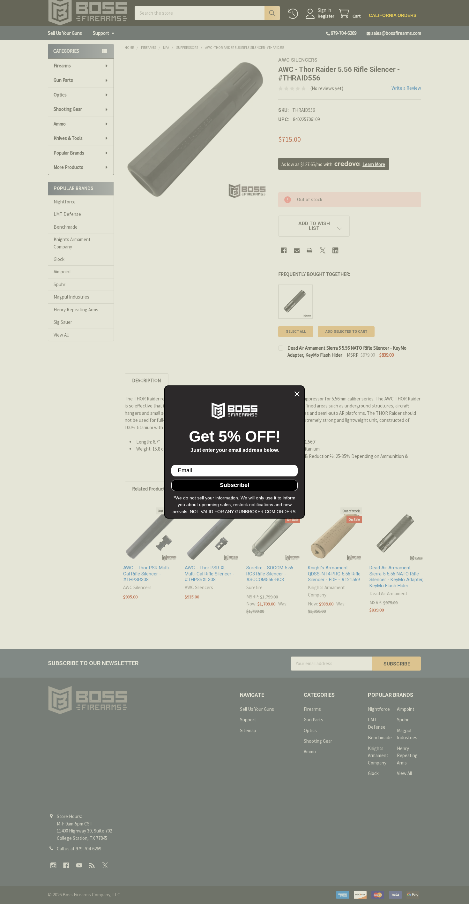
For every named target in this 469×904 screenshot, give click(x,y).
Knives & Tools (68, 138)
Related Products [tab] (149, 489)
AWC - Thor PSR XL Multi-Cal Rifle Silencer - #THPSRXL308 (209, 574)
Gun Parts (63, 80)
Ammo (60, 124)
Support (101, 33)
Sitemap (248, 730)
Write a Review (406, 88)
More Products (68, 167)
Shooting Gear (68, 109)
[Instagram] (53, 865)
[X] (322, 250)
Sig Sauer (63, 322)
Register (326, 16)
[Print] (309, 250)
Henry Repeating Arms (76, 310)
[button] (314, 226)
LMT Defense (67, 214)
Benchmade (66, 227)
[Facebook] (283, 250)
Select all (296, 332)
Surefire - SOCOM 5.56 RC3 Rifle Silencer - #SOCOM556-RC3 (269, 574)
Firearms (62, 66)
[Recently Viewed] (294, 14)
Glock (59, 259)
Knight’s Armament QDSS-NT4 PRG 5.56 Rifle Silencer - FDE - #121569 (334, 574)
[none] (196, 128)
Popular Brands (69, 153)
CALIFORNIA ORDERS (392, 15)
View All (61, 335)
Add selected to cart (346, 332)
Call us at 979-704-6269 (79, 849)
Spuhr (59, 284)
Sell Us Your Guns (65, 33)
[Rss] (92, 865)
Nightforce (65, 202)
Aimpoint (62, 272)
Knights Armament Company (72, 243)
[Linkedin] (335, 250)
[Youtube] (79, 865)
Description (146, 380)
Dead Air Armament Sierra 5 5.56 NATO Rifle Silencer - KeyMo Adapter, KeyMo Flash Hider (396, 577)
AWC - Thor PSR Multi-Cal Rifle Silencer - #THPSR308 (147, 574)
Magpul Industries (71, 297)
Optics (60, 95)
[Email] (296, 250)
